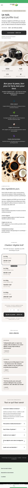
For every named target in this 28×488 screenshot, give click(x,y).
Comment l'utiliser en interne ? (11, 408)
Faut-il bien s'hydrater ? (9, 429)
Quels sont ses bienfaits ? (10, 447)
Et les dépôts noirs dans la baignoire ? (13, 441)
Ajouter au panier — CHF (14, 314)
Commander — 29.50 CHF (14, 32)
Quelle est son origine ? (9, 435)
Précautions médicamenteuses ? (12, 423)
